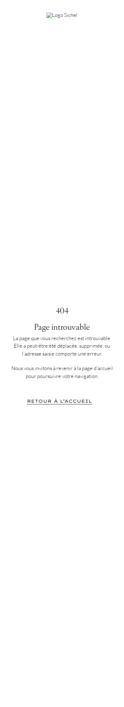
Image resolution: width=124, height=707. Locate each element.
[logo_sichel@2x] (62, 15)
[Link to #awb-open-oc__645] (107, 13)
